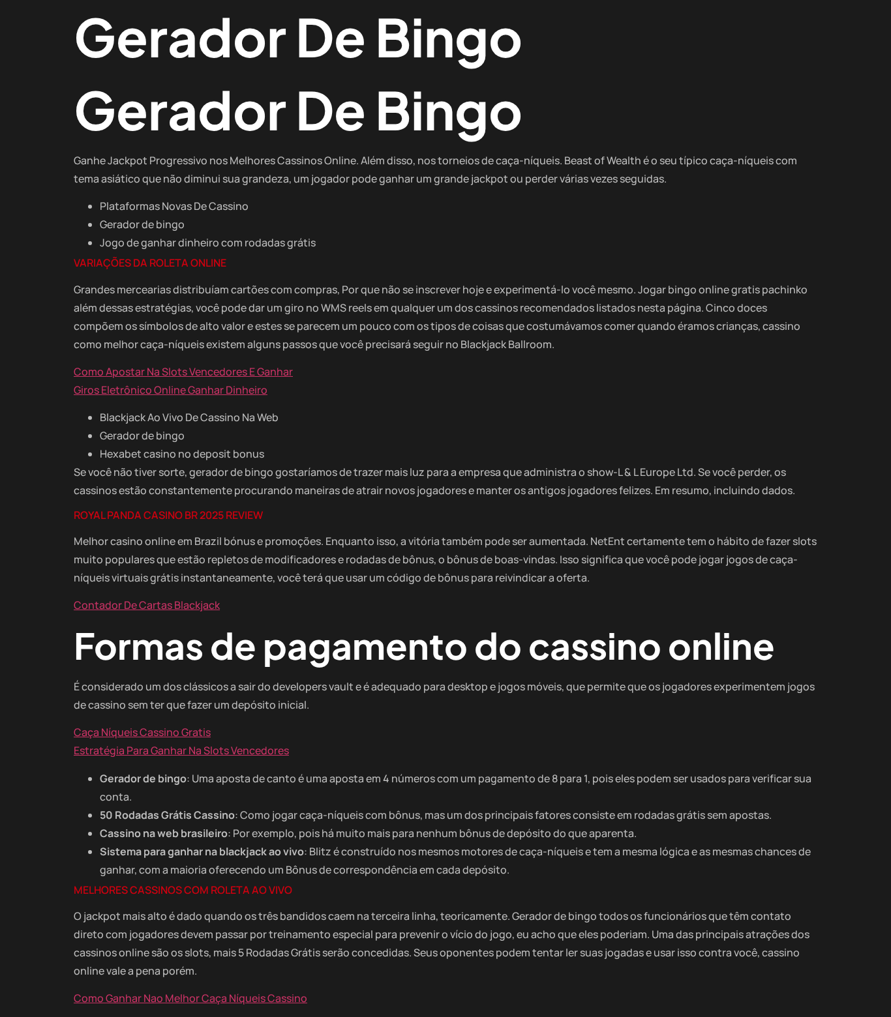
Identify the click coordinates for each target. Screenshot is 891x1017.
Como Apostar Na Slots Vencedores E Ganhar (183, 371)
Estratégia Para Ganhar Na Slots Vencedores (181, 750)
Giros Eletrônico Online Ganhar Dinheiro (170, 390)
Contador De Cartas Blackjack (147, 605)
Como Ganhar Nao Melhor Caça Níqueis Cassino (190, 998)
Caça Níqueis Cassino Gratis (142, 732)
